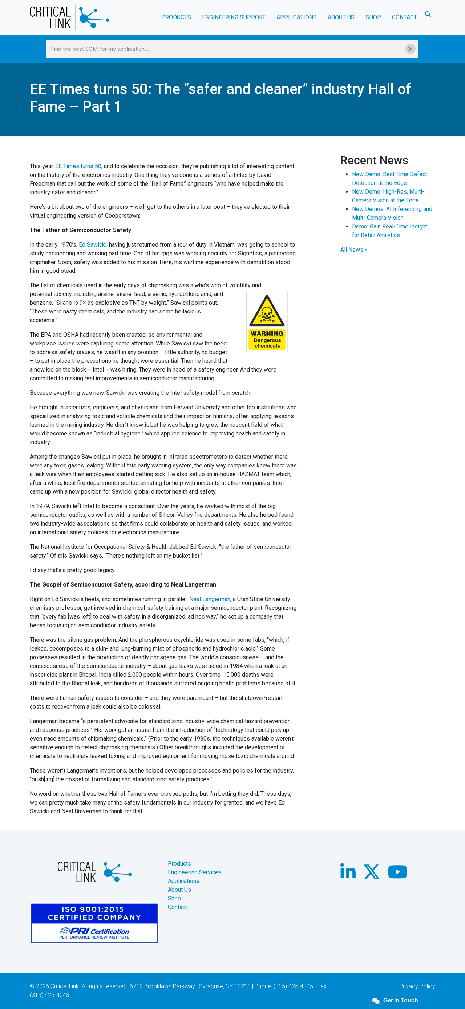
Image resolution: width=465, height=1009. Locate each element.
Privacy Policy (417, 986)
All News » (354, 249)
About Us (179, 889)
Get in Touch (400, 1000)
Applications (183, 881)
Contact (404, 17)
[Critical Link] (69, 17)
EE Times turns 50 (78, 166)
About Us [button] (341, 17)
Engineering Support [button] (234, 17)
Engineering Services (195, 872)
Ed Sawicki (92, 244)
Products (179, 863)
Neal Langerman (209, 599)
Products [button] (176, 17)
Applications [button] (296, 17)
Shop (373, 17)
